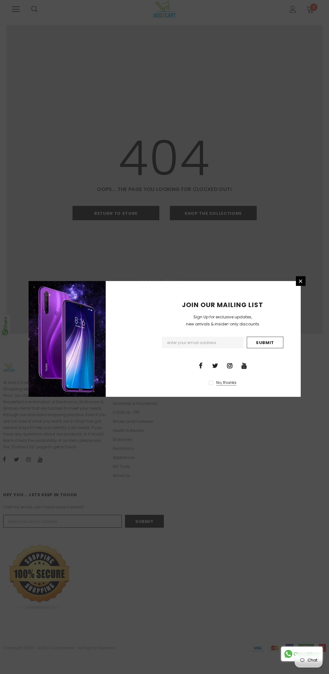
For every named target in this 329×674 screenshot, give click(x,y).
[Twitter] (215, 365)
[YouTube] (244, 365)
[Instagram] (230, 365)
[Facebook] (201, 365)
